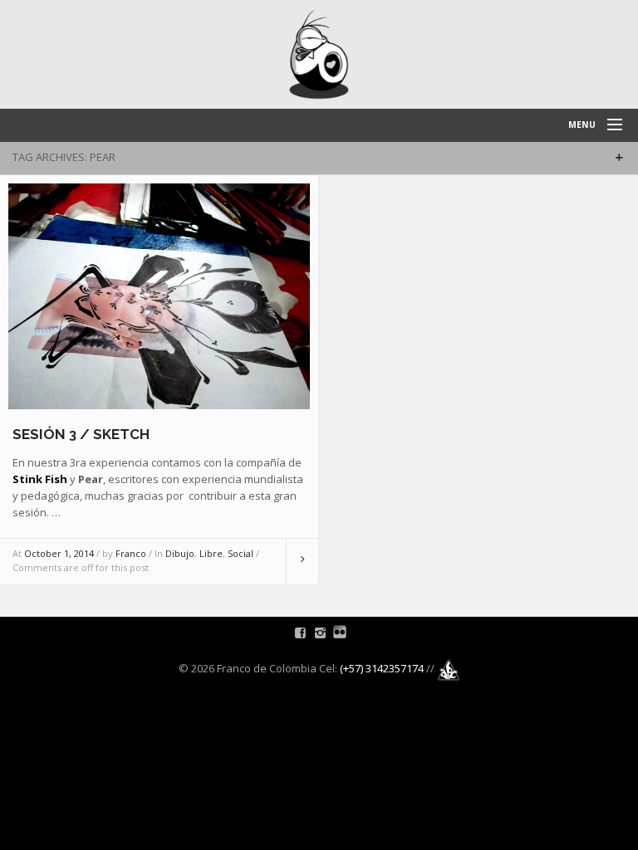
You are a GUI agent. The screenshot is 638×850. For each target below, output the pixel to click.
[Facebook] (300, 632)
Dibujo (179, 553)
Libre (211, 553)
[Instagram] (320, 632)
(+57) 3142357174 (382, 668)
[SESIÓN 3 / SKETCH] (159, 295)
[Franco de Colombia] (319, 54)
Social (240, 553)
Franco (130, 553)
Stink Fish (39, 478)
